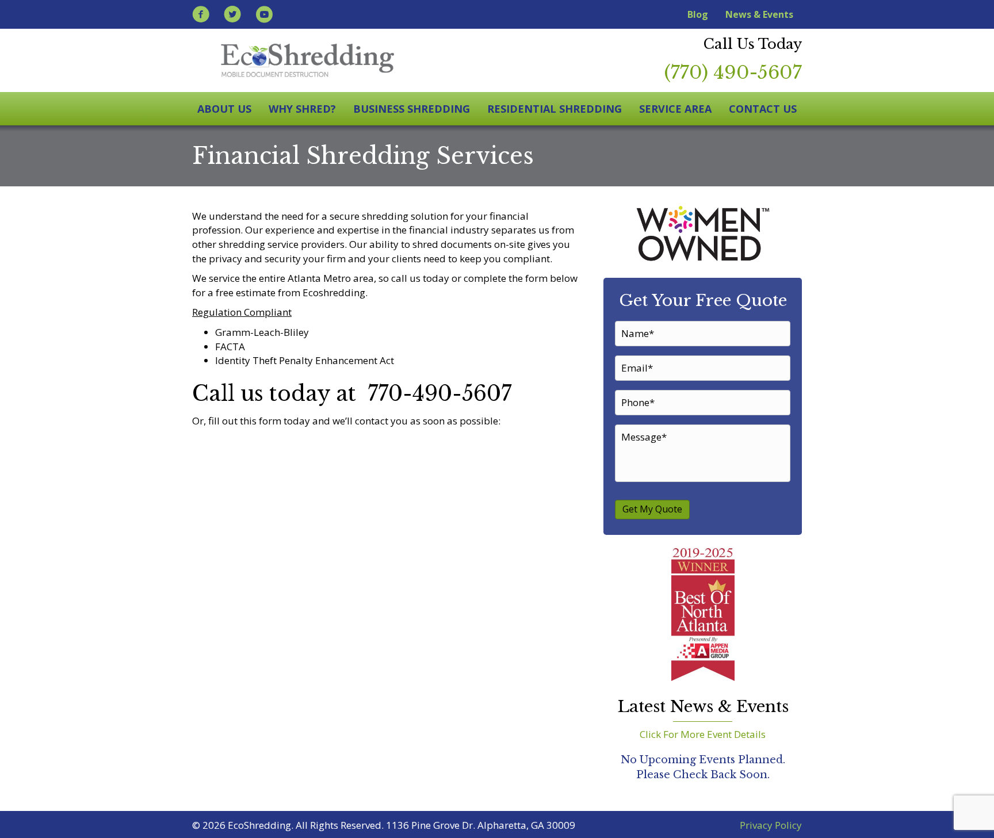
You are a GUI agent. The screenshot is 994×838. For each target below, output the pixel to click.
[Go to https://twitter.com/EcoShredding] (232, 16)
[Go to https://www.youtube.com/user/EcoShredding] (264, 16)
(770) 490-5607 (733, 72)
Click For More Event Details (703, 734)
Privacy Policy (771, 825)
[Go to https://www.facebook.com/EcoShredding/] (200, 16)
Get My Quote (652, 509)
